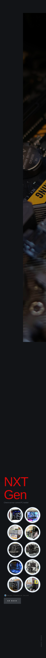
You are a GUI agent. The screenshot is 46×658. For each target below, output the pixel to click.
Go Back (12, 600)
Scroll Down (41, 641)
